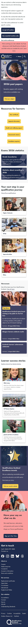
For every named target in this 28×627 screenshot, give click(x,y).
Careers (3, 564)
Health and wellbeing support (14, 128)
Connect (3, 600)
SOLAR (3, 604)
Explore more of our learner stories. (11, 364)
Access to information (7, 571)
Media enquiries (5, 567)
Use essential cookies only (10, 36)
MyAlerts (16, 616)
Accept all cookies (8, 30)
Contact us (4, 551)
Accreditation (5, 598)
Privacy (3, 613)
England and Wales (6, 590)
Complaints (4, 569)
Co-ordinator (4, 585)
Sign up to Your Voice (11, 536)
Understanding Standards (8, 607)
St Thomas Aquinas (9, 409)
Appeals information (14, 121)
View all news (10, 289)
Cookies (9, 613)
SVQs (4, 233)
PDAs (4, 275)
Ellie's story (7, 383)
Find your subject (9, 99)
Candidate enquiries (14, 141)
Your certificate (14, 114)
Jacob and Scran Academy (11, 434)
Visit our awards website (10, 486)
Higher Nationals (7, 213)
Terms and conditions (7, 573)
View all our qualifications (8, 193)
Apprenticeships (7, 254)
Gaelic (24, 613)
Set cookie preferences (7, 40)
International (4, 588)
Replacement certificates (8, 581)
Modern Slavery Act (6, 616)
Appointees (4, 583)
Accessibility (16, 613)
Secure (3, 602)
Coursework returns (14, 135)
